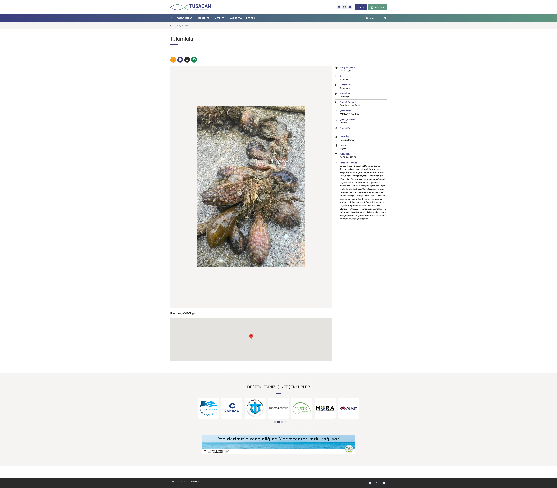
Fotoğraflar (184, 18)
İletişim (250, 18)
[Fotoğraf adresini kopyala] (173, 60)
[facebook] (339, 7)
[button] (271, 421)
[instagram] (344, 7)
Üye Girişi (379, 7)
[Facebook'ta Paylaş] (180, 60)
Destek (360, 7)
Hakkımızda (235, 18)
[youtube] (350, 7)
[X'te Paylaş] (187, 60)
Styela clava (345, 88)
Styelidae (344, 79)
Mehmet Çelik (346, 70)
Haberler (219, 18)
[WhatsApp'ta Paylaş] (194, 60)
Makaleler (203, 18)
